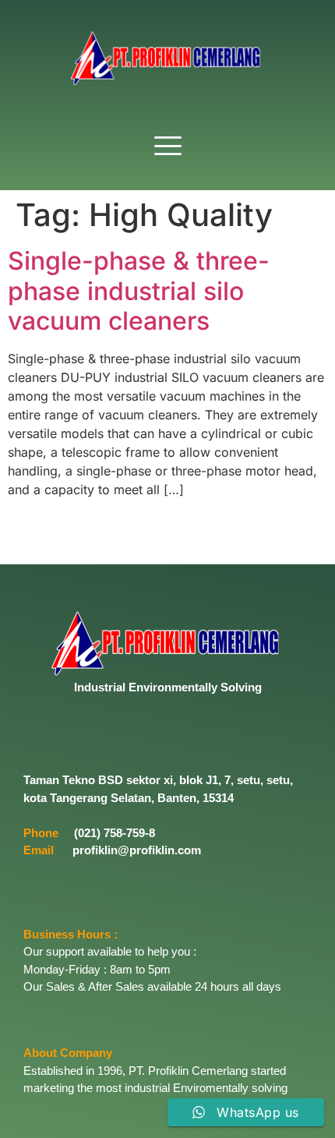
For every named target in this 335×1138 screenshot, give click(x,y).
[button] (167, 146)
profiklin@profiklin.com (136, 850)
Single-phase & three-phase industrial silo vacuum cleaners (139, 291)
